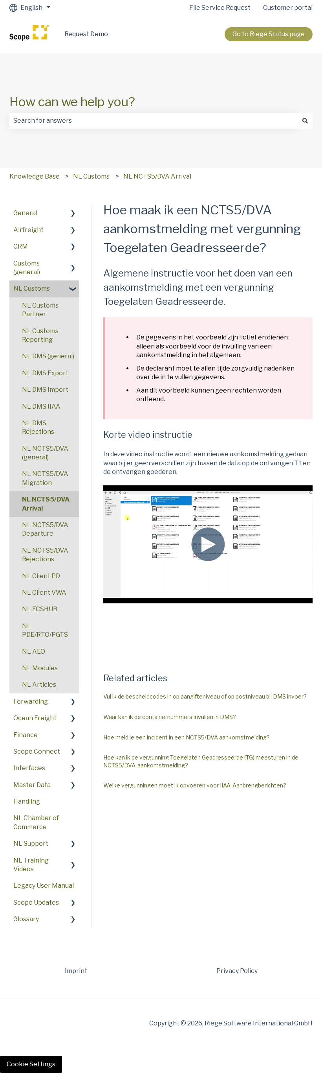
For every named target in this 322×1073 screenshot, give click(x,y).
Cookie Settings (31, 1064)
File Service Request (220, 7)
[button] (73, 214)
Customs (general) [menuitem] (26, 268)
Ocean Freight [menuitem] (35, 718)
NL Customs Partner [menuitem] (40, 310)
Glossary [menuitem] (26, 919)
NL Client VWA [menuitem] (44, 592)
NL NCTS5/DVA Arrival (157, 176)
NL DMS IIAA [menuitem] (41, 406)
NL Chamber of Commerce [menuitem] (36, 822)
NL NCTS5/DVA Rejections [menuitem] (45, 555)
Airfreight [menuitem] (28, 230)
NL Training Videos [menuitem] (31, 865)
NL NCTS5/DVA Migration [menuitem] (45, 478)
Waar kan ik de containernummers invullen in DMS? (169, 716)
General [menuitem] (25, 213)
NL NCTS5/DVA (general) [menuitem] (45, 453)
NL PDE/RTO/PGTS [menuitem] (45, 630)
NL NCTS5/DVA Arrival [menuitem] (46, 504)
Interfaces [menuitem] (29, 768)
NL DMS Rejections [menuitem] (38, 427)
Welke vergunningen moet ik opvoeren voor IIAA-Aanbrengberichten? (194, 785)
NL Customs (91, 176)
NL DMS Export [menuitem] (45, 373)
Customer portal (288, 7)
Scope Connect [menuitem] (36, 751)
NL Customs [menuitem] (31, 288)
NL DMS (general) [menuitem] (48, 356)
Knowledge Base (34, 176)
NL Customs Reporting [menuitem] (40, 335)
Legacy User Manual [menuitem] (43, 885)
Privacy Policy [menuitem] (237, 971)
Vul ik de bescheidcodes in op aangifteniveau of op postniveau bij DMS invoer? (205, 696)
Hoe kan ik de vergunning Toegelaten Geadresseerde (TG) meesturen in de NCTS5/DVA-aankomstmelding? (200, 761)
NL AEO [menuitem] (33, 651)
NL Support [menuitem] (30, 843)
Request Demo (86, 34)
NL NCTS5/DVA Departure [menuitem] (45, 529)
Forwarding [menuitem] (30, 701)
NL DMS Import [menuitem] (45, 389)
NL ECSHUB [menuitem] (39, 609)
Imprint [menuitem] (76, 971)
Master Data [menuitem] (32, 785)
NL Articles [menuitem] (39, 684)
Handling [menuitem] (26, 801)
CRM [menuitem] (20, 246)
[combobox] (153, 120)
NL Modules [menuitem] (40, 668)
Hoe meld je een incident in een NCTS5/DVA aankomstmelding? (186, 737)
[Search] (305, 120)
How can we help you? (72, 101)
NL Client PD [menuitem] (41, 576)
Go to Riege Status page (268, 34)
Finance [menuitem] (25, 735)
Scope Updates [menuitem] (36, 902)
